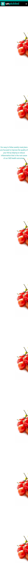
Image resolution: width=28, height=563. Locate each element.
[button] (26, 4)
